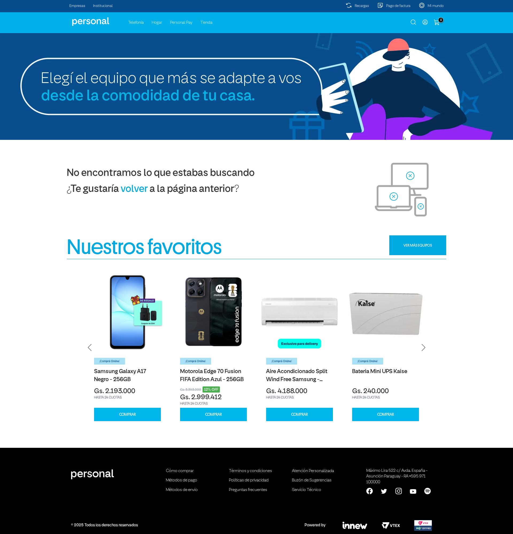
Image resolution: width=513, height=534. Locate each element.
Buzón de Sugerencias (312, 480)
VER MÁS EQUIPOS (417, 245)
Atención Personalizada (313, 471)
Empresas (77, 6)
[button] (89, 347)
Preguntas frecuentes (248, 490)
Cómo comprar (180, 471)
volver (134, 189)
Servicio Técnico (306, 490)
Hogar (157, 23)
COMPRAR (127, 415)
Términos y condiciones (250, 471)
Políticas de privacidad (249, 480)
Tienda (206, 23)
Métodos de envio (182, 490)
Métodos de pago (181, 480)
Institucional (103, 6)
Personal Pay (181, 23)
